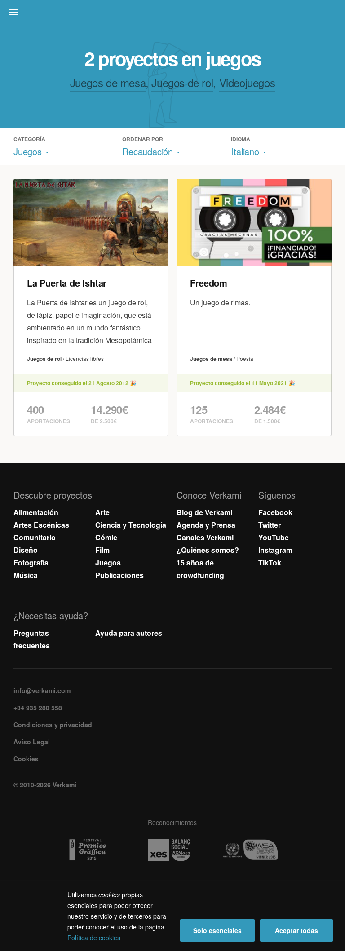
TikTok (269, 562)
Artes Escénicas (41, 525)
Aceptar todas (296, 930)
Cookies (26, 758)
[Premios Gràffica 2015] (91, 850)
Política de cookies (93, 937)
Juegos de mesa (108, 82)
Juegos (108, 562)
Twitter (269, 525)
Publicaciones (119, 575)
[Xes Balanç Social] (172, 850)
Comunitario (34, 537)
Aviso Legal (31, 741)
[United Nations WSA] (254, 850)
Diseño (25, 550)
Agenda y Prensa (206, 525)
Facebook (275, 512)
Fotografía (31, 562)
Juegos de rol (182, 82)
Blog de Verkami (204, 512)
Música (25, 575)
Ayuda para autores (128, 633)
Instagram (275, 550)
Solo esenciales (217, 930)
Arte (102, 512)
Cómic (106, 537)
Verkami (173, 14)
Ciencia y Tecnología (130, 525)
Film (102, 550)
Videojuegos (247, 82)
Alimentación (35, 512)
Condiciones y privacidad (52, 724)
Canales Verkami (205, 537)
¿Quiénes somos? (208, 550)
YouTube (273, 537)
